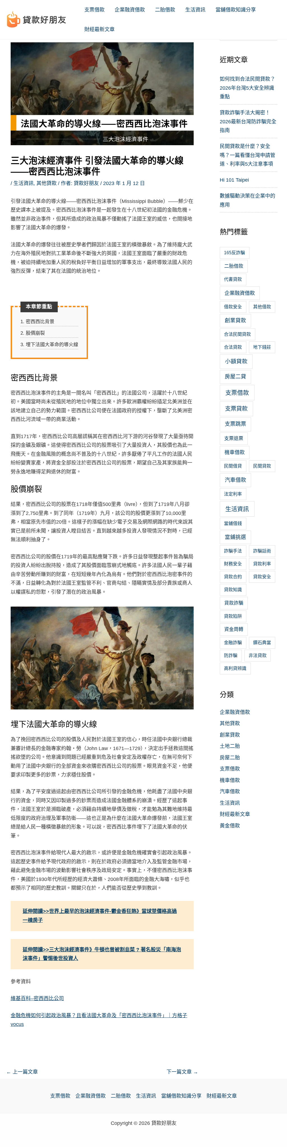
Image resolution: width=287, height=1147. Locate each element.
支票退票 (233, 438)
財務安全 (233, 563)
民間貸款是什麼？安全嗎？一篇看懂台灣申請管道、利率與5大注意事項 (247, 155)
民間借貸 (233, 466)
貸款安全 (262, 576)
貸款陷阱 (233, 616)
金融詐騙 (233, 642)
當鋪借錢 (233, 523)
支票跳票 (235, 424)
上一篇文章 (22, 1072)
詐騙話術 (262, 551)
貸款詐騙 (233, 603)
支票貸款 (236, 409)
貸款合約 (233, 576)
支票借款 (94, 10)
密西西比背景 (37, 321)
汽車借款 (235, 480)
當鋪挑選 (235, 537)
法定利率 (233, 494)
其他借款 (262, 306)
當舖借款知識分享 (236, 10)
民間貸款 (262, 466)
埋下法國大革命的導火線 (49, 344)
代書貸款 (233, 279)
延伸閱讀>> (36, 911)
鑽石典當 (262, 642)
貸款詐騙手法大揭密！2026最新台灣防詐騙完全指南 (248, 121)
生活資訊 (195, 10)
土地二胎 (230, 746)
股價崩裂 (32, 333)
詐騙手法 (233, 551)
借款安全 (233, 306)
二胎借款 (165, 10)
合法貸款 (233, 347)
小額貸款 (236, 361)
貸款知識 (233, 589)
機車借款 (234, 452)
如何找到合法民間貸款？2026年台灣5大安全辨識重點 (247, 88)
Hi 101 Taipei (234, 180)
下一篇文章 (182, 1072)
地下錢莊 (262, 347)
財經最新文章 (99, 29)
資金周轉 (233, 629)
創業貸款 (235, 320)
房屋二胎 (230, 757)
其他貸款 (46, 183)
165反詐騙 (234, 252)
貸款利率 (262, 563)
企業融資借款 (130, 10)
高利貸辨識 (235, 668)
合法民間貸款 (237, 334)
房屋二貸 (235, 377)
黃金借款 (230, 826)
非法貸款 (258, 655)
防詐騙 (230, 655)
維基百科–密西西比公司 (37, 998)
